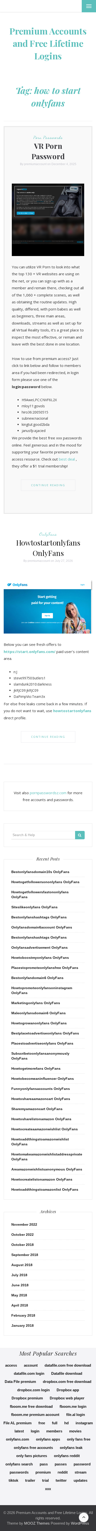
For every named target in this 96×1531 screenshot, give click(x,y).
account (31, 1365)
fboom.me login (73, 1406)
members (54, 1431)
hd (66, 1423)
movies (75, 1431)
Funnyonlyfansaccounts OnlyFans (40, 1089)
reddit (63, 1472)
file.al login (75, 1414)
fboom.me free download (31, 1406)
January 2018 (22, 1325)
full (54, 1423)
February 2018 (23, 1315)
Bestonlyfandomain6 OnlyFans (37, 978)
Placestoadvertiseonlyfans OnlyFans (42, 1043)
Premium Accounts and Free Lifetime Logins (47, 43)
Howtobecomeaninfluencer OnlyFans (42, 1079)
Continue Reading (48, 485)
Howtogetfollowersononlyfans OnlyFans (45, 882)
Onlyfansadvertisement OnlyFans (39, 947)
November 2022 (24, 1224)
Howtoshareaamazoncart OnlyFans (40, 1099)
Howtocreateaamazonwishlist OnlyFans (44, 1129)
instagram (84, 1423)
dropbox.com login (33, 1390)
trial (45, 1480)
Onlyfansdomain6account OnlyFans (41, 927)
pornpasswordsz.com (48, 792)
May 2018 (19, 1295)
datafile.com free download (68, 1365)
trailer (30, 1480)
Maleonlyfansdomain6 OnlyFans (38, 1013)
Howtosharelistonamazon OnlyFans (41, 1119)
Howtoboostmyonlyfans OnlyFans (40, 958)
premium (43, 1472)
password (82, 1464)
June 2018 (20, 1285)
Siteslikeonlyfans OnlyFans (34, 907)
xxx (48, 1489)
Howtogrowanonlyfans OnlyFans (39, 1023)
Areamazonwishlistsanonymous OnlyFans (46, 1169)
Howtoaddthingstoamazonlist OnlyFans (44, 1189)
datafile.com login (29, 1373)
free (41, 1423)
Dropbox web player (67, 1398)
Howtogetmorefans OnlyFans (36, 1068)
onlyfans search (19, 1464)
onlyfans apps (48, 1439)
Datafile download (66, 1373)
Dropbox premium (27, 1398)
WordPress (80, 1523)
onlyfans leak (71, 1447)
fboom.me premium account (35, 1414)
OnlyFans (48, 534)
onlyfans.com (17, 1439)
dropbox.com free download (67, 1381)
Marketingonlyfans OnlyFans (35, 1003)
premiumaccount (35, 164)
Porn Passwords (48, 137)
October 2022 (22, 1235)
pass (44, 1464)
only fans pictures (31, 1456)
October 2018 (22, 1245)
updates (80, 1480)
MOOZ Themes (37, 1523)
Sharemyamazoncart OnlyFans (37, 1109)
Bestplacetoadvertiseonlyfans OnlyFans (45, 1033)
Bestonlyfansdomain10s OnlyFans (40, 872)
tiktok (13, 1480)
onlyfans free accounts (33, 1447)
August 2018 (21, 1265)
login (35, 1431)
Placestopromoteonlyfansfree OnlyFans (44, 968)
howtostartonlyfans (72, 710)
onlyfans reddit (67, 1456)
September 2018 (24, 1255)
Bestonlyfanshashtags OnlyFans (39, 917)
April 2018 (19, 1305)
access (11, 1365)
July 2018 (19, 1275)
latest (19, 1431)
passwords (19, 1472)
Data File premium (20, 1381)
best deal (67, 459)
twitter (61, 1480)
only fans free (78, 1439)
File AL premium (17, 1423)
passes (61, 1464)
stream (80, 1472)
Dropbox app (68, 1390)
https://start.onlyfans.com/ (29, 651)
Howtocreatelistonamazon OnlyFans (41, 1179)
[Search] (80, 835)
